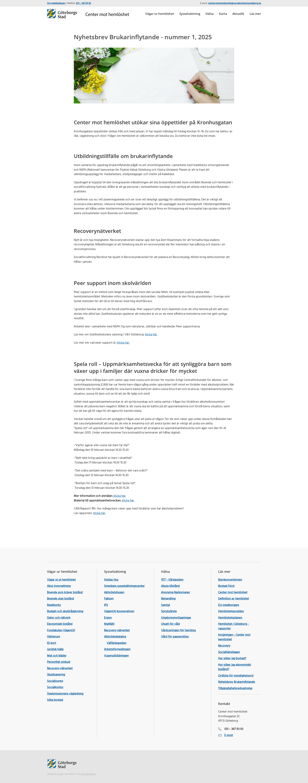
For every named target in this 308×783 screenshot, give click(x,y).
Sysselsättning (189, 14)
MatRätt (109, 624)
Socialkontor (55, 687)
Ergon (108, 617)
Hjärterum (53, 636)
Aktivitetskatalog (115, 636)
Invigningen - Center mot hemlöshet (234, 637)
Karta (223, 14)
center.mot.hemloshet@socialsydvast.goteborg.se (234, 3)
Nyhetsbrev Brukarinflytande (236, 682)
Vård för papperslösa (175, 636)
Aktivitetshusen (114, 592)
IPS (106, 605)
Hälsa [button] (210, 14)
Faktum (109, 598)
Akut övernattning (59, 586)
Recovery (224, 645)
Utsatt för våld (170, 624)
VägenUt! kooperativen (119, 611)
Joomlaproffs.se (88, 774)
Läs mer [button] (255, 14)
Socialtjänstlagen (229, 652)
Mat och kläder (56, 655)
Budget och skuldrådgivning (65, 611)
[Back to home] (88, 14)
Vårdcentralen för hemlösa (178, 630)
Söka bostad (55, 700)
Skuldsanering (56, 674)
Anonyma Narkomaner (175, 592)
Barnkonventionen (230, 579)
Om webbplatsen (56, 3)
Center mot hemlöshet (232, 592)
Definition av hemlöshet (233, 598)
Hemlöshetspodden (231, 611)
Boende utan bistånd (60, 598)
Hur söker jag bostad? (232, 658)
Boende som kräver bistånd (65, 592)
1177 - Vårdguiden (172, 579)
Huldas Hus (111, 579)
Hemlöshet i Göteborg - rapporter (233, 626)
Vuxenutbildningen (116, 655)
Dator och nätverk (58, 617)
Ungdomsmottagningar (176, 617)
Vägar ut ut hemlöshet (61, 579)
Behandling (168, 598)
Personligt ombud (58, 662)
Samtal (165, 605)
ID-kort (51, 643)
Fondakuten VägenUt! (61, 630)
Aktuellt (238, 14)
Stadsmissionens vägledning (65, 693)
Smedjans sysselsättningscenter (124, 586)
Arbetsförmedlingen (117, 649)
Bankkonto (54, 605)
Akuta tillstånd (170, 586)
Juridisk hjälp (55, 649)
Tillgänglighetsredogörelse (235, 688)
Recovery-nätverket (60, 668)
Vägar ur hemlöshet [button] (159, 14)
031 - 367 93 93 (83, 3)
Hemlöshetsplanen (230, 617)
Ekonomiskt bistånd (60, 624)
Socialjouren (55, 681)
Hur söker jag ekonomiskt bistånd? (234, 667)
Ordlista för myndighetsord (235, 675)
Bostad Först (226, 586)
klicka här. (151, 334)
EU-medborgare (228, 605)
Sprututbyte (169, 611)
